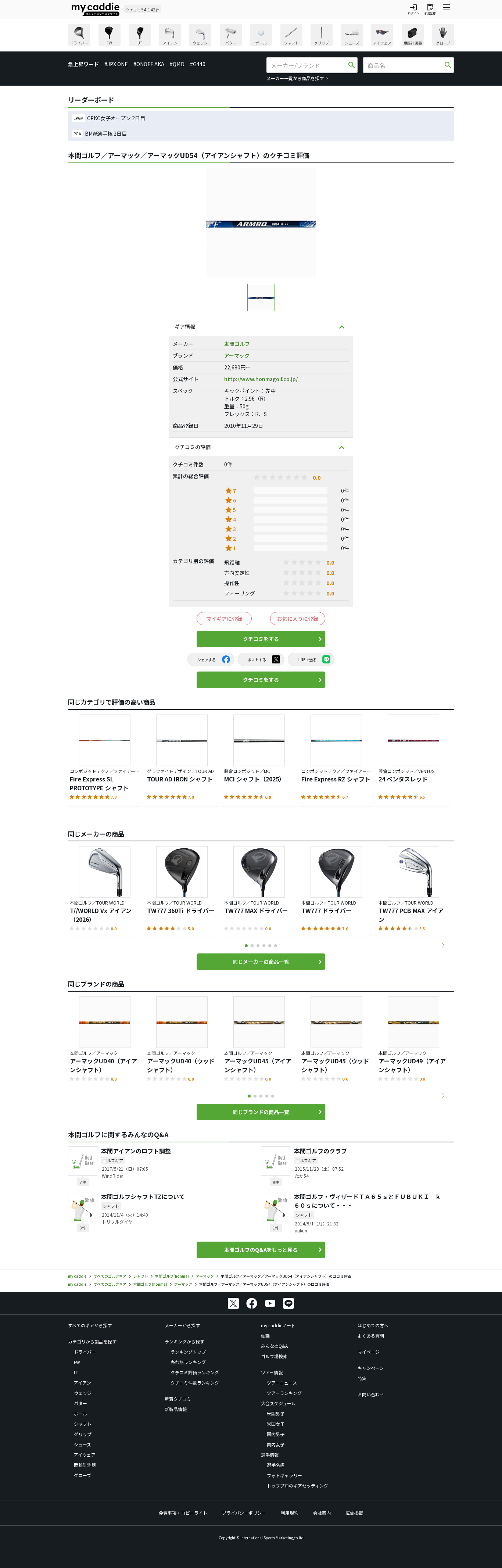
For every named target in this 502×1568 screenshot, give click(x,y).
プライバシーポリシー (244, 1513)
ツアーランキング (284, 1393)
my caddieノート (278, 1325)
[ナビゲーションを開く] (446, 9)
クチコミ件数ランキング (195, 1382)
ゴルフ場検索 (274, 1356)
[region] (261, 36)
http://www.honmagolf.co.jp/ (261, 379)
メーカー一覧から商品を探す (295, 78)
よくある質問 (371, 1335)
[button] (442, 945)
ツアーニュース (282, 1382)
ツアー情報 (272, 1372)
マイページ (369, 1352)
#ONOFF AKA (148, 64)
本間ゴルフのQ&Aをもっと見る (261, 1249)
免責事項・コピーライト (183, 1513)
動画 (265, 1335)
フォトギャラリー (284, 1475)
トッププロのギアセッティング (297, 1485)
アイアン (82, 1382)
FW (77, 1362)
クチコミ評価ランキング (195, 1372)
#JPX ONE (116, 64)
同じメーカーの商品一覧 (261, 961)
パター (80, 1403)
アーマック (237, 355)
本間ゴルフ (237, 343)
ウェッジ (83, 1393)
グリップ (83, 1434)
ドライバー (85, 1352)
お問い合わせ (371, 1394)
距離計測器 (85, 1465)
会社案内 (322, 1513)
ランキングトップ (188, 1352)
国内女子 (275, 1444)
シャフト (83, 1424)
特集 (362, 1378)
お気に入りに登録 (297, 618)
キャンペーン (371, 1368)
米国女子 (275, 1424)
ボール (80, 1413)
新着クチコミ (178, 1399)
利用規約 (289, 1513)
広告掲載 (354, 1513)
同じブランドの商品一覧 (261, 1112)
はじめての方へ (373, 1325)
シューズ (82, 1444)
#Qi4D (177, 64)
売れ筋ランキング (188, 1362)
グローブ (82, 1475)
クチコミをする (261, 638)
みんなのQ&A (274, 1346)
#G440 (197, 64)
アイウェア (85, 1454)
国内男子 (275, 1434)
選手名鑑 (275, 1465)
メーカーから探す (182, 1325)
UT (76, 1372)
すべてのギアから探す (90, 1325)
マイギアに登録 (224, 618)
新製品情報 (176, 1409)
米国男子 (275, 1413)
